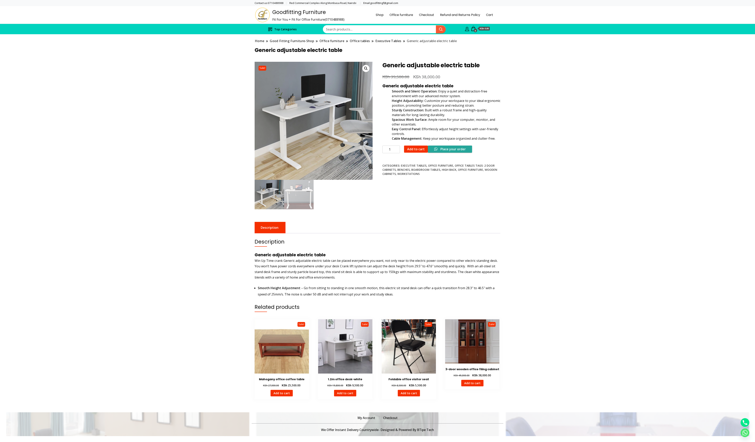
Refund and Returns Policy (460, 15)
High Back (449, 170)
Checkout (426, 15)
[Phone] (745, 422)
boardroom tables (425, 170)
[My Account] (467, 28)
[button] (365, 68)
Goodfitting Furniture (299, 12)
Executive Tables (413, 165)
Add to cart (416, 149)
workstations (408, 174)
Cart (489, 15)
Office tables (465, 165)
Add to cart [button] (281, 393)
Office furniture (401, 15)
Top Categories (285, 29)
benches (403, 170)
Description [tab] (269, 227)
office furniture (470, 170)
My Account (366, 418)
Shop (380, 15)
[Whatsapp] (745, 432)
